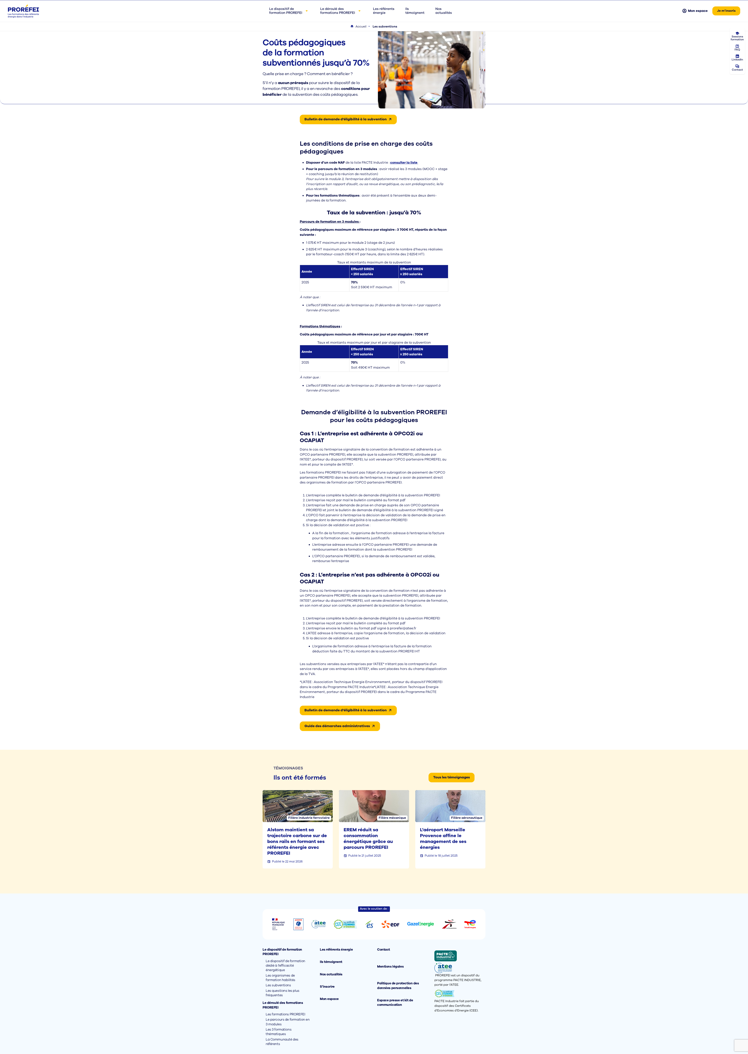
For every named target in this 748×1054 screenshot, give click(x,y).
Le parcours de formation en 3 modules (288, 1021)
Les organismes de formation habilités (280, 977)
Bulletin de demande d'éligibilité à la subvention (345, 119)
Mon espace (698, 11)
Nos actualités (331, 974)
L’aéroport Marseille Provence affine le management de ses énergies (443, 838)
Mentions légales (390, 966)
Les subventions (278, 985)
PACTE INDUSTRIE (467, 980)
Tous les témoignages (451, 777)
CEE (473, 1010)
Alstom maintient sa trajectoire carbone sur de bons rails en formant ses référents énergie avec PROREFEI (297, 841)
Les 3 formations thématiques (278, 1031)
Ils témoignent (331, 962)
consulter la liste (404, 162)
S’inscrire (327, 986)
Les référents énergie (336, 949)
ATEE (454, 985)
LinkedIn (737, 59)
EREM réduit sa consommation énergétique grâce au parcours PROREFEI (368, 838)
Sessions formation (737, 38)
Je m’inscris (726, 11)
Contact (737, 70)
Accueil (360, 26)
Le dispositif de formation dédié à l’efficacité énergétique (285, 965)
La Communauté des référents (282, 1041)
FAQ (737, 49)
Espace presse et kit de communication (395, 1002)
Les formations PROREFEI (285, 1014)
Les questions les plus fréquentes (282, 992)
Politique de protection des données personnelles (398, 985)
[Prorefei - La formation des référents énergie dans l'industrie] (23, 11)
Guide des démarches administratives (337, 726)
